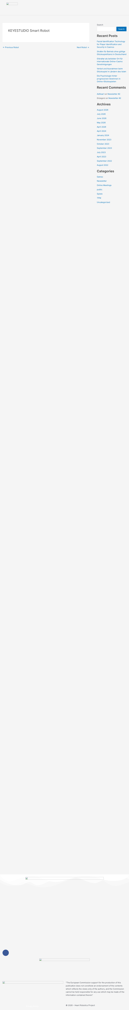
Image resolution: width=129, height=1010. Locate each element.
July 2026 (101, 114)
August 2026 (102, 110)
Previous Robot (11, 47)
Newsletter (102, 181)
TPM (99, 198)
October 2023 (103, 144)
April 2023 (101, 156)
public (99, 189)
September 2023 (104, 148)
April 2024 (101, 131)
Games (100, 177)
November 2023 (104, 139)
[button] (121, 8)
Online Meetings (104, 185)
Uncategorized (103, 202)
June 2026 (101, 118)
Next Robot (83, 47)
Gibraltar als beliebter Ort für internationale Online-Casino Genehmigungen (110, 61)
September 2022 (104, 161)
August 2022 (102, 165)
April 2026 (101, 127)
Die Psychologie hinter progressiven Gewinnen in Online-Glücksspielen (108, 79)
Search (100, 25)
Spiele (100, 194)
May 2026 (101, 122)
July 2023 (101, 152)
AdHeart (100, 94)
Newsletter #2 (114, 94)
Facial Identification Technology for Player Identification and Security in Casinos (111, 44)
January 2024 (103, 135)
